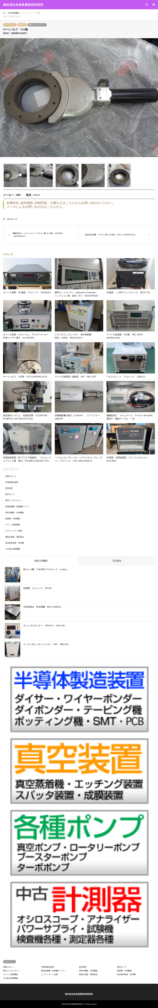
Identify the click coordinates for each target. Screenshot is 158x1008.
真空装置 (9, 488)
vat (16, 219)
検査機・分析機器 (12, 519)
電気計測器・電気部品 (14, 537)
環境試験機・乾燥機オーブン (17, 506)
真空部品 (22, 25)
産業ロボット (10, 476)
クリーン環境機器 (12, 525)
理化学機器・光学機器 (14, 513)
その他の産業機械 (12, 549)
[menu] (153, 4)
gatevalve (10, 219)
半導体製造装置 (11, 482)
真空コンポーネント (37, 25)
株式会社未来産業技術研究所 (79, 993)
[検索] (146, 4)
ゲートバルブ (9, 25)
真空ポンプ (10, 494)
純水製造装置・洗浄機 (14, 543)
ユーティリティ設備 (13, 531)
